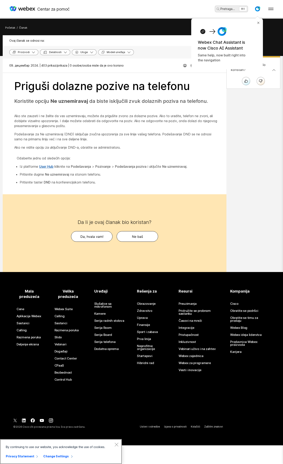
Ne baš (137, 236)
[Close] (116, 444)
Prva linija (144, 339)
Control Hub (63, 379)
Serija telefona (105, 341)
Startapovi (144, 356)
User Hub (46, 166)
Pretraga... (227, 9)
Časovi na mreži (190, 320)
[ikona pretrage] (218, 9)
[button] (257, 9)
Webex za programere (195, 363)
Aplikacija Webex (29, 316)
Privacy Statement (20, 456)
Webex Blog (238, 327)
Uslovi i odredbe (150, 426)
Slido (58, 337)
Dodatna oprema (106, 348)
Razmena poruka (29, 337)
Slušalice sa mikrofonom (103, 305)
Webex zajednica (191, 356)
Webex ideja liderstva (246, 334)
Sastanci (23, 323)
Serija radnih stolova (109, 320)
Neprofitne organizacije (146, 347)
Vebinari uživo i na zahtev (197, 348)
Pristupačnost (189, 334)
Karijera (236, 351)
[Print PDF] (185, 65)
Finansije (143, 324)
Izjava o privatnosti (175, 426)
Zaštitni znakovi (213, 426)
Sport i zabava (147, 331)
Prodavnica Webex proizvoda (243, 343)
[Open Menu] (271, 9)
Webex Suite (63, 309)
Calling (22, 330)
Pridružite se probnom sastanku (195, 312)
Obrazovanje (146, 303)
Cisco (234, 303)
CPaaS (59, 365)
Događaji (61, 351)
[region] (61, 451)
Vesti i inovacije (190, 370)
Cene (20, 309)
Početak (10, 27)
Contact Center (65, 358)
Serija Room (103, 327)
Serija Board (103, 334)
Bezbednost (63, 372)
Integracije (186, 327)
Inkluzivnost (187, 341)
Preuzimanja (188, 303)
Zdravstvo (144, 310)
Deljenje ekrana (28, 344)
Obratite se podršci (244, 310)
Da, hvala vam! (91, 236)
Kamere (100, 313)
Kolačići (195, 426)
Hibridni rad (145, 363)
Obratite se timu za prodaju (244, 319)
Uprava (142, 317)
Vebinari (60, 344)
